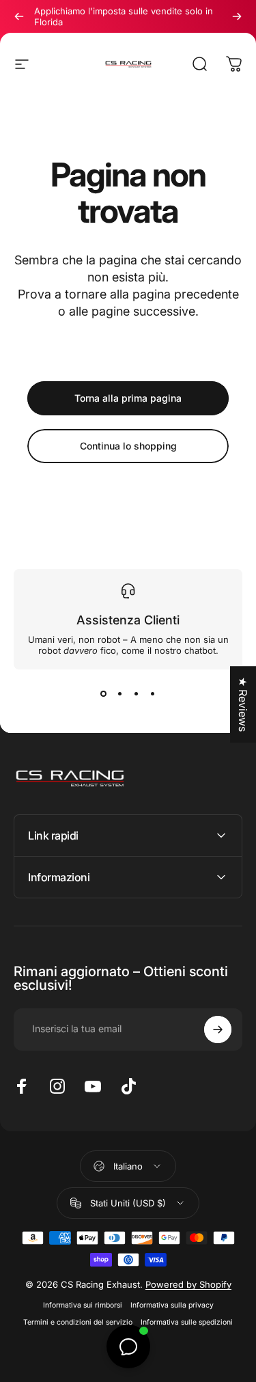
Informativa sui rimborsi (82, 1305)
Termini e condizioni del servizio (77, 1322)
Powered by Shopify (188, 1284)
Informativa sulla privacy (172, 1305)
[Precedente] (19, 16)
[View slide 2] (120, 694)
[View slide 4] (153, 694)
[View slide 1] (104, 694)
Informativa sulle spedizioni (187, 1322)
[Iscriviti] (217, 1029)
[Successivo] (237, 16)
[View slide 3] (136, 694)
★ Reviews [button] (243, 704)
